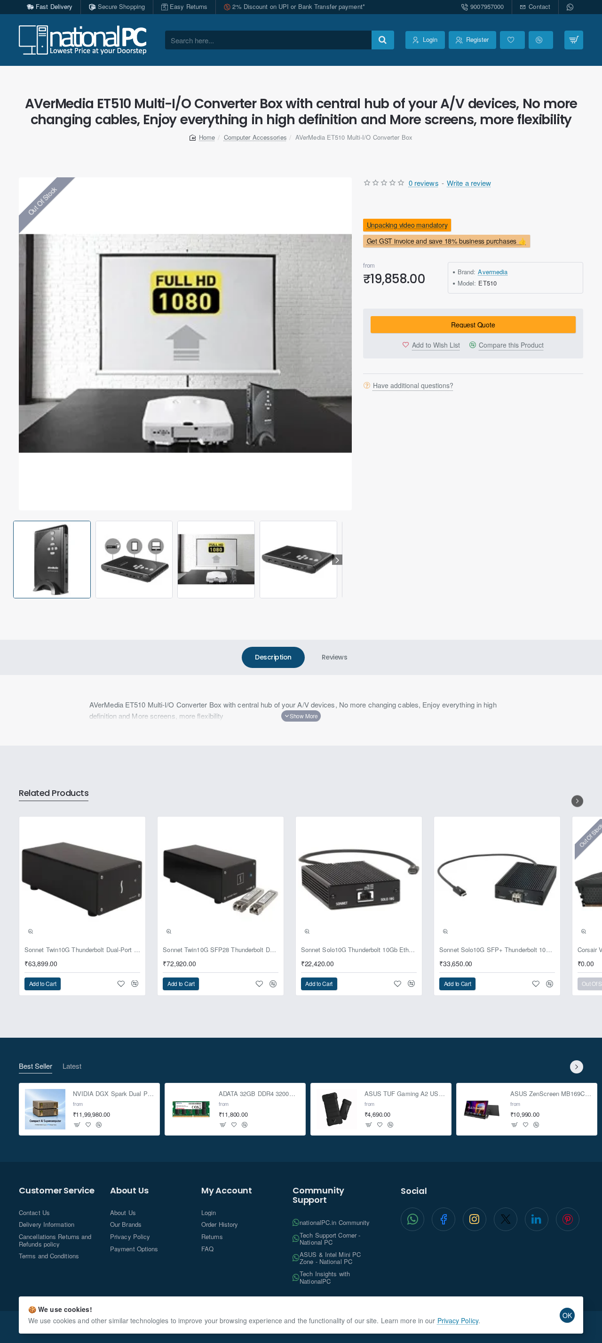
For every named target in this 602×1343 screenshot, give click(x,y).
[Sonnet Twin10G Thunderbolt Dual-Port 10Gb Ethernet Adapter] (82, 879)
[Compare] (541, 40)
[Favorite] (512, 40)
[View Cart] (573, 40)
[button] (14, 559)
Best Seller (35, 1066)
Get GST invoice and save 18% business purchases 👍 (446, 241)
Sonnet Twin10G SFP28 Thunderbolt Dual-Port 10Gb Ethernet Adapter (220, 950)
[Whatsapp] (571, 7)
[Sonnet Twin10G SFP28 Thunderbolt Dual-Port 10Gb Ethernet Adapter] (220, 879)
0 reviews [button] (424, 183)
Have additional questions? (413, 385)
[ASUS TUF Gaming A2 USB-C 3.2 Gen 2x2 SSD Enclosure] (337, 1109)
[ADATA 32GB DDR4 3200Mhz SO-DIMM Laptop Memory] (191, 1109)
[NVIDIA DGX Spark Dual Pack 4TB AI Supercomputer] (45, 1109)
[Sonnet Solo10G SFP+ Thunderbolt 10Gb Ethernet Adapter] (497, 879)
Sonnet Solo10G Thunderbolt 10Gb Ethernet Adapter (359, 950)
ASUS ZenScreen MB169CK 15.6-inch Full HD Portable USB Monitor (551, 1094)
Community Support (318, 1195)
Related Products (53, 793)
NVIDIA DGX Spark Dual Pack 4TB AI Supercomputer (113, 1094)
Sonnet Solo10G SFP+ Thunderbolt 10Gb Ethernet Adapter (497, 950)
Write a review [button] (469, 183)
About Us (129, 1190)
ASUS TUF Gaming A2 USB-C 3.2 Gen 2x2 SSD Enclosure (405, 1094)
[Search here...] (383, 40)
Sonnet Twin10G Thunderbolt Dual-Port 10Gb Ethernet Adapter (82, 950)
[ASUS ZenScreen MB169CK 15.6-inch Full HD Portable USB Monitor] (483, 1109)
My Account (226, 1190)
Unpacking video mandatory (407, 225)
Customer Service (57, 1190)
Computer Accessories (255, 137)
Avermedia (492, 271)
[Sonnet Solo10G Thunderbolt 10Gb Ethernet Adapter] (359, 879)
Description (273, 657)
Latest (72, 1066)
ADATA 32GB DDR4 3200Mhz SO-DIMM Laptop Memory (259, 1094)
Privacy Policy (457, 1320)
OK (567, 1315)
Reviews (335, 657)
